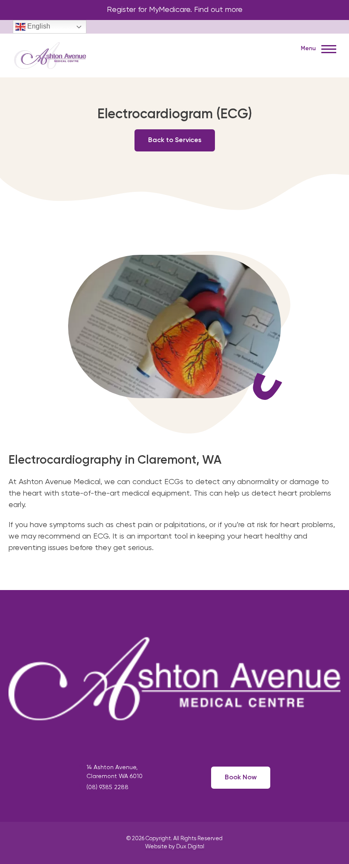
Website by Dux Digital (174, 847)
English (38, 26)
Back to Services (174, 140)
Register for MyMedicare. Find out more (175, 10)
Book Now (241, 777)
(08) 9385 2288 (107, 787)
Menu (309, 48)
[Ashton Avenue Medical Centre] (50, 54)
